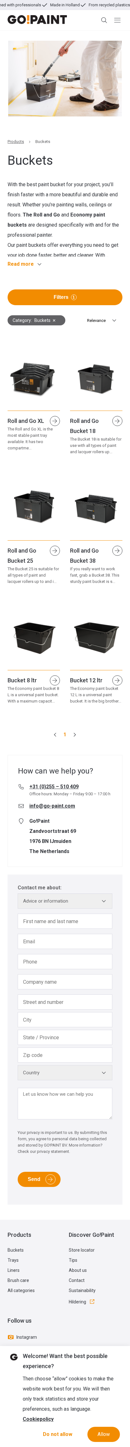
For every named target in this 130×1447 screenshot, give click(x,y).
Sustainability (82, 1290)
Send (34, 1179)
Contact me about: (40, 888)
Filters (64, 297)
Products (16, 141)
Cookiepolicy (38, 1419)
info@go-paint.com (52, 806)
